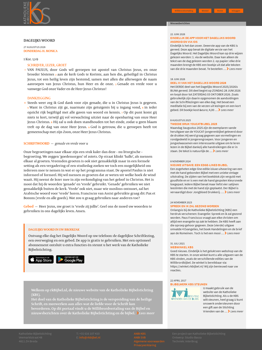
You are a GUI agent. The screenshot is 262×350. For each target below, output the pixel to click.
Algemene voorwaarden (149, 341)
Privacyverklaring (145, 345)
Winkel (205, 10)
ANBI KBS (140, 334)
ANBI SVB (140, 337)
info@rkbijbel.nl (89, 337)
